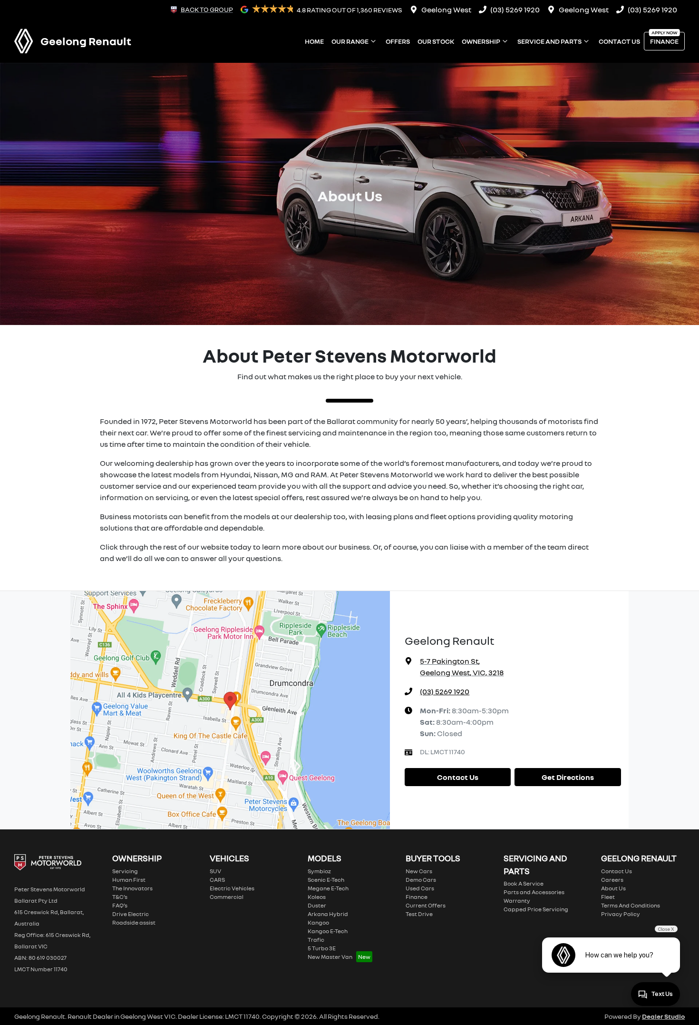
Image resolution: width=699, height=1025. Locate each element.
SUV (215, 871)
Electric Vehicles (232, 888)
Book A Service (524, 883)
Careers (612, 879)
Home (314, 41)
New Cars (419, 871)
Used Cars (420, 888)
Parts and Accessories (534, 892)
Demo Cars (421, 879)
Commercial (226, 896)
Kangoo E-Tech (328, 931)
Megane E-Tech (328, 888)
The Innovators (132, 888)
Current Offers (426, 905)
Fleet (608, 896)
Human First (129, 879)
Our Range (350, 41)
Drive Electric (130, 913)
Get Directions (568, 777)
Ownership (481, 41)
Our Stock (435, 41)
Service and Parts (549, 41)
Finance (664, 41)
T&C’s (119, 896)
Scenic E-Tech (326, 879)
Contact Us (619, 41)
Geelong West (446, 9)
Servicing (125, 871)
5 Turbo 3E (322, 948)
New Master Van (330, 956)
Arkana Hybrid (328, 913)
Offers (398, 41)
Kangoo (318, 922)
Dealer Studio (663, 1016)
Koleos (317, 896)
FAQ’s (119, 905)
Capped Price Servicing (536, 909)
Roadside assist (133, 922)
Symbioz (319, 871)
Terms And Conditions (630, 905)
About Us (613, 888)
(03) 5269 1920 (515, 9)
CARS (217, 879)
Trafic (316, 939)
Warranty (517, 900)
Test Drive (419, 913)
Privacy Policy (620, 913)
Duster (317, 905)
